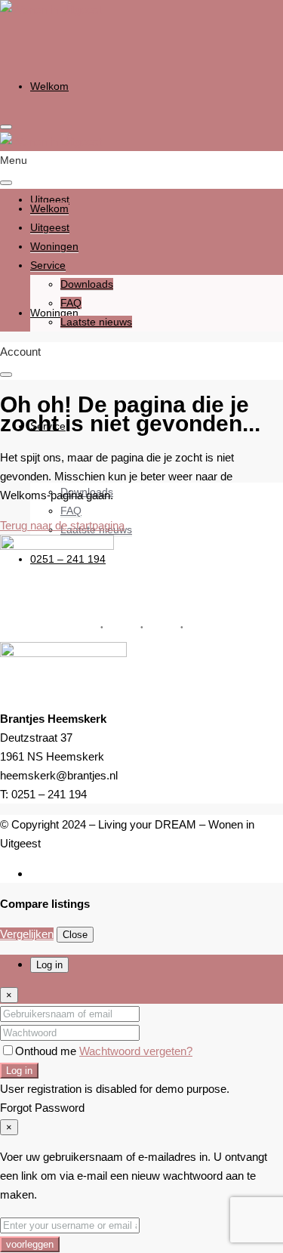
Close (75, 934)
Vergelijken (27, 933)
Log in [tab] (49, 965)
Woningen (54, 313)
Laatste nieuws (96, 322)
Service (48, 265)
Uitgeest (49, 227)
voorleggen (30, 1244)
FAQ (71, 511)
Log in (19, 1070)
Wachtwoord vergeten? (135, 1051)
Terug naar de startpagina (62, 525)
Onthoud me (47, 1051)
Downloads (86, 284)
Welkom (49, 86)
